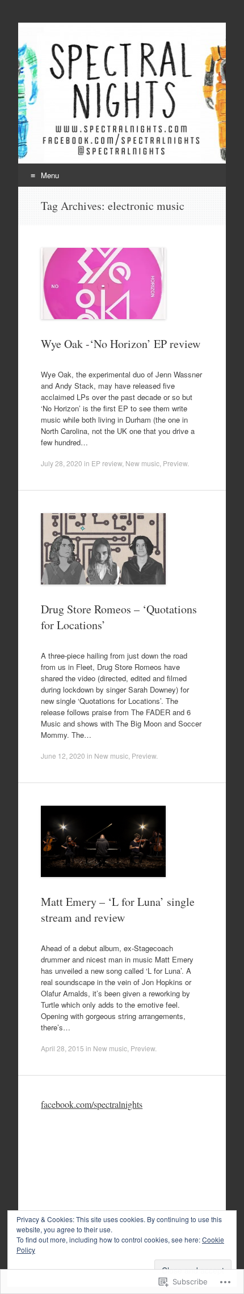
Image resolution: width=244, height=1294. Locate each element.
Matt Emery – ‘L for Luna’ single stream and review (118, 909)
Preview (175, 463)
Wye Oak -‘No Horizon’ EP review (120, 343)
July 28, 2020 (61, 463)
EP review (106, 463)
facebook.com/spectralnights (91, 1104)
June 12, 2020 (63, 755)
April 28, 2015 (62, 1048)
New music (142, 463)
